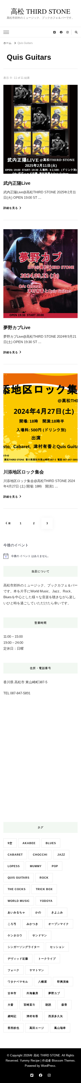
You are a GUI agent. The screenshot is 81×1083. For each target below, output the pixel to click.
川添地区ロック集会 (23, 471)
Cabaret (15, 854)
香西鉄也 (13, 1027)
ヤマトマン (36, 970)
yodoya (46, 900)
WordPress (48, 1065)
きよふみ (57, 912)
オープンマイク (58, 923)
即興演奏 (63, 981)
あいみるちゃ (16, 912)
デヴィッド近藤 (18, 958)
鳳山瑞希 (60, 1027)
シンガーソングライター (24, 946)
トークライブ (47, 958)
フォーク (13, 970)
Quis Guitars (18, 877)
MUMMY (36, 866)
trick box (44, 889)
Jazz (61, 854)
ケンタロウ (15, 935)
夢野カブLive (16, 327)
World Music (19, 900)
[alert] (40, 556)
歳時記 (12, 1016)
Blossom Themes (63, 1060)
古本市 (12, 993)
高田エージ (36, 1027)
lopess (14, 866)
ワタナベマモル (18, 981)
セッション (57, 946)
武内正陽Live (16, 183)
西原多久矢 (55, 1016)
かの (38, 912)
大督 (11, 1004)
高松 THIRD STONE (40, 11)
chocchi (40, 854)
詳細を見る (10, 207)
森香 (64, 1004)
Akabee (29, 843)
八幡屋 (42, 981)
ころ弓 (12, 923)
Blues (51, 843)
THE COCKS (17, 889)
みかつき (32, 923)
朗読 (48, 1004)
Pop (55, 866)
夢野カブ (54, 993)
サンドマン (39, 935)
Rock (44, 877)
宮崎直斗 (29, 1004)
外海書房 (32, 993)
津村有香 (32, 1016)
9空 (10, 843)
